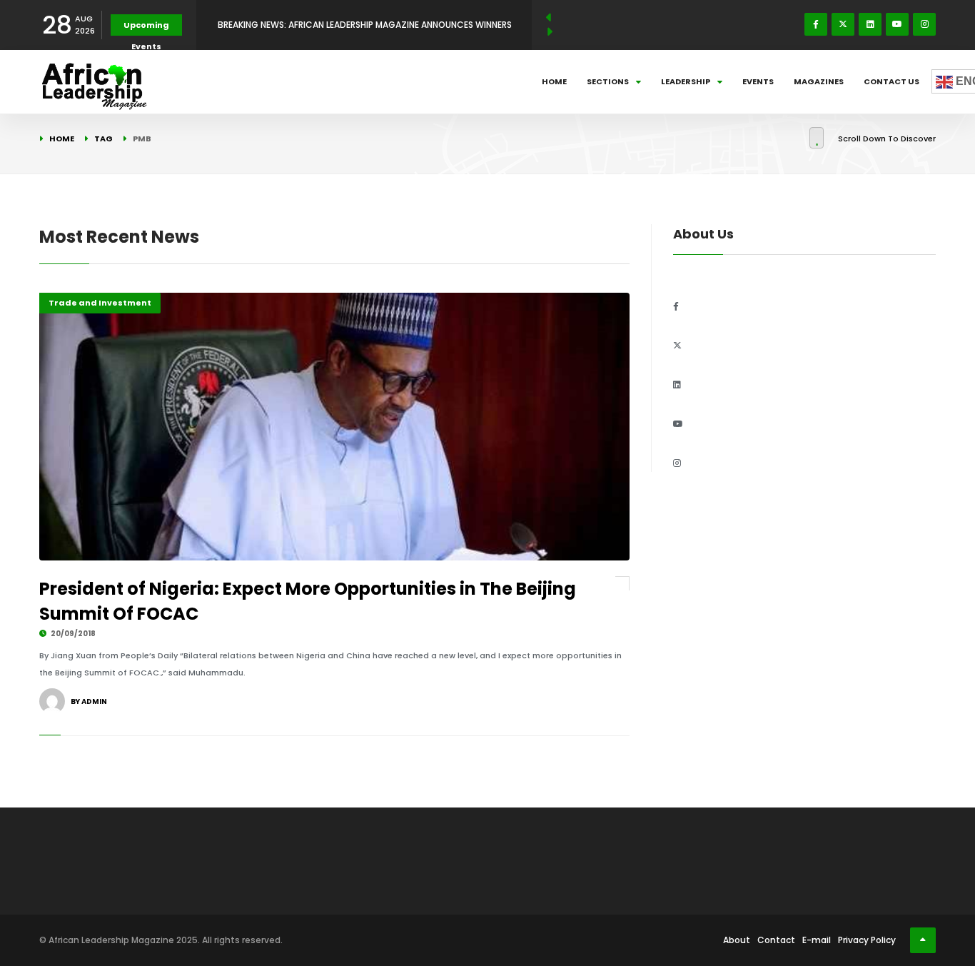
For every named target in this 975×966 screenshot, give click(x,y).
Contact (776, 940)
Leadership (685, 81)
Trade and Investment (100, 302)
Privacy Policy (867, 940)
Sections (608, 81)
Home (554, 81)
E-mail (816, 940)
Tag (103, 138)
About (736, 940)
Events (758, 81)
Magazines (819, 81)
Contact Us (891, 81)
